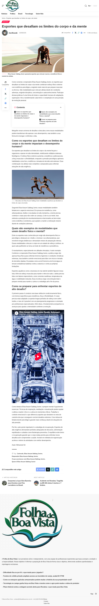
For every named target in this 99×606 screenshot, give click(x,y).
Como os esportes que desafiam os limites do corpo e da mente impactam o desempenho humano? (24, 115)
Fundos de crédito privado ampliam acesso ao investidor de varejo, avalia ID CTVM (33, 576)
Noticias (5, 21)
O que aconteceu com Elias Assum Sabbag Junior (28, 459)
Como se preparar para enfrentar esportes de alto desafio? (48, 121)
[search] (85, 5)
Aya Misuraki (13, 33)
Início (3, 18)
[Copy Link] (78, 32)
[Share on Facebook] (72, 32)
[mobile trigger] (3, 6)
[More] (84, 32)
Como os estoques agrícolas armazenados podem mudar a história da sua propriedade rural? (37, 580)
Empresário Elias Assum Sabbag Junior (25, 456)
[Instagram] (96, 593)
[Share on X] (75, 32)
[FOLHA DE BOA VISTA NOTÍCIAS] (12, 6)
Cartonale (20, 453)
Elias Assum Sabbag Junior (33, 453)
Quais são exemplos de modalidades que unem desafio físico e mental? (49, 114)
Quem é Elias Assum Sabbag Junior (23, 461)
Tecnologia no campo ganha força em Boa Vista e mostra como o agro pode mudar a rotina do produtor (41, 583)
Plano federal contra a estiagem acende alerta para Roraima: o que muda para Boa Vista (35, 587)
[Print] (81, 32)
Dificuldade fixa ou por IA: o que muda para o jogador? (23, 572)
